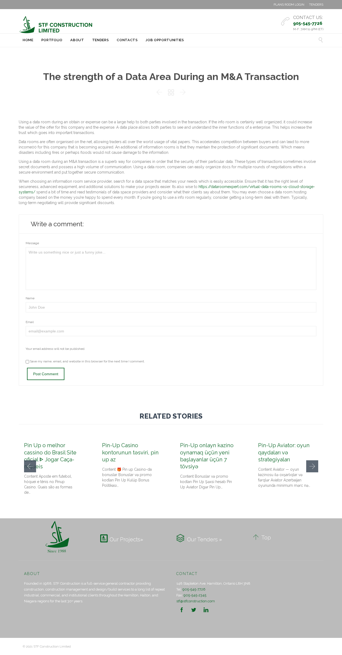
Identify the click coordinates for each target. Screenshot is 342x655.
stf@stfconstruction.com (195, 601)
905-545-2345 (195, 595)
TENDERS (316, 4)
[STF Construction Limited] (56, 24)
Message (32, 243)
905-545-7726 (193, 589)
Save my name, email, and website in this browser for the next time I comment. (87, 361)
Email (30, 322)
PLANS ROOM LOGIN (289, 4)
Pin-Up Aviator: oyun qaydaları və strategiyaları (284, 452)
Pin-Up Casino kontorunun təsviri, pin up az (130, 452)
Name (30, 298)
